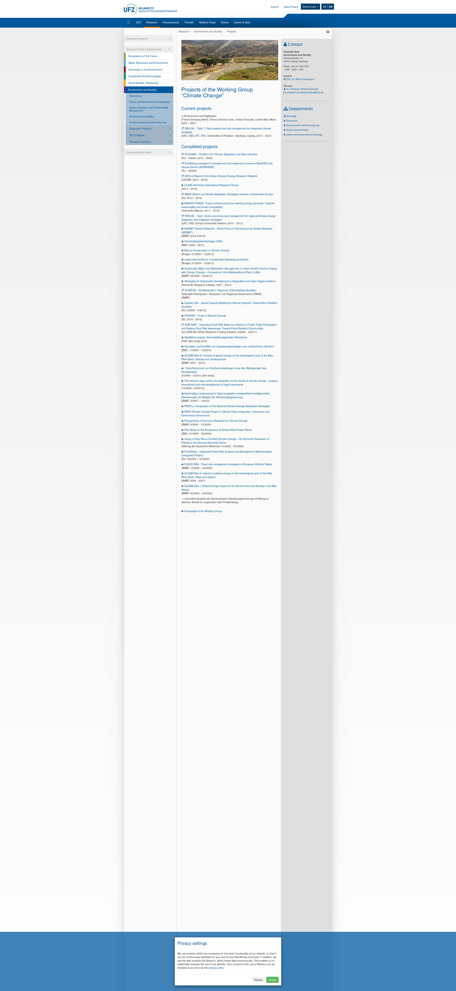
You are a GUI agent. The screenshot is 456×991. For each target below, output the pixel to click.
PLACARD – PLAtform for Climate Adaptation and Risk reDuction (221, 154)
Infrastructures (171, 22)
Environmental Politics (141, 116)
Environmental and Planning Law (147, 122)
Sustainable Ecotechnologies (144, 76)
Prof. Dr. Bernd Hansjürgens (300, 79)
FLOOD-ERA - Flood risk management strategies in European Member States (228, 464)
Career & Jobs (242, 22)
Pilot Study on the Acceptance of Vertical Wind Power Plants (218, 430)
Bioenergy (291, 116)
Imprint (275, 7)
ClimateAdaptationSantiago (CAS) (203, 241)
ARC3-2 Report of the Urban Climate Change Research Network (221, 176)
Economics (135, 96)
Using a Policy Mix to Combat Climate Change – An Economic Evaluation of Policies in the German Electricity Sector (225, 440)
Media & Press (207, 22)
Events (225, 22)
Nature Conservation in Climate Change (206, 250)
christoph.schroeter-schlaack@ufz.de (305, 92)
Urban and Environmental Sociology (149, 102)
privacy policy (216, 967)
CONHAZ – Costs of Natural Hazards (205, 315)
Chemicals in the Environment (145, 69)
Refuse (258, 980)
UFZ (138, 22)
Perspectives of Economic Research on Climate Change (215, 420)
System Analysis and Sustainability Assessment (148, 109)
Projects (231, 31)
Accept (272, 980)
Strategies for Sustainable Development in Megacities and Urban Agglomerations (230, 281)
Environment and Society (142, 89)
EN (330, 6)
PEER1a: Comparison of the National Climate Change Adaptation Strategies (227, 406)
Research (151, 22)
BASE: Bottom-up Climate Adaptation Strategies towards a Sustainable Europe (229, 194)
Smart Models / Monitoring (143, 83)
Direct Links (310, 6)
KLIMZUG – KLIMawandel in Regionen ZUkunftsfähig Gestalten (220, 290)
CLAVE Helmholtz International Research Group (211, 185)
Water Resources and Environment (148, 63)
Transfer (189, 22)
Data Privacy (291, 7)
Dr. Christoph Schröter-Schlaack (302, 89)
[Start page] (129, 22)
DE (324, 6)
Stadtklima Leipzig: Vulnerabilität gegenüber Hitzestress (215, 337)
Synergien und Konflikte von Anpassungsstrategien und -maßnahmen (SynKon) (229, 346)
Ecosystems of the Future (142, 56)
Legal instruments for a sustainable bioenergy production (216, 259)
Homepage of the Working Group (203, 511)
